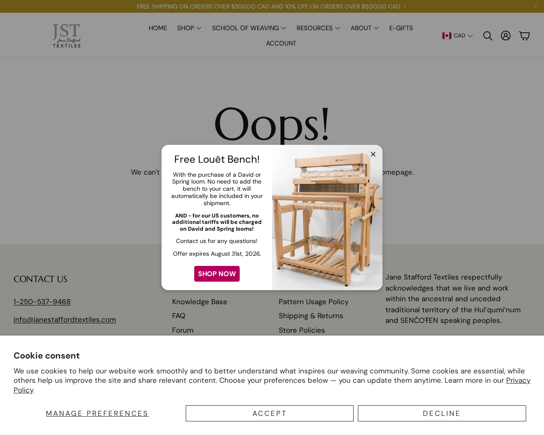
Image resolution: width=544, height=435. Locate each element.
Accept (269, 413)
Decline (442, 413)
